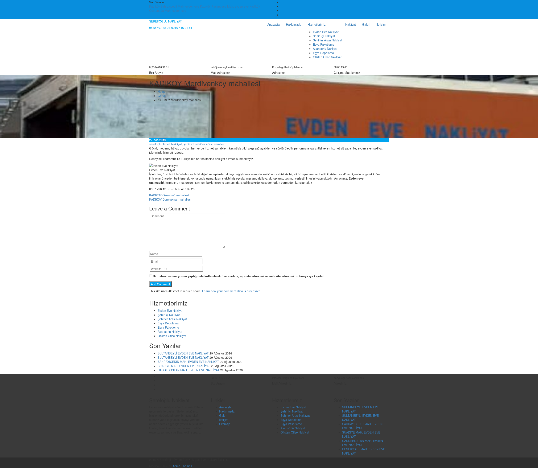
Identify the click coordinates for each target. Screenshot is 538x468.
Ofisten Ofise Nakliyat (327, 57)
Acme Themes (182, 466)
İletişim (381, 24)
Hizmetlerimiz (317, 24)
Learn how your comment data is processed (231, 291)
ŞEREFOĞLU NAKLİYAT (165, 21)
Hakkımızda (293, 24)
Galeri (366, 24)
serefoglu (155, 144)
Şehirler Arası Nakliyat (327, 40)
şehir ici (188, 144)
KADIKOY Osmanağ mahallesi (169, 195)
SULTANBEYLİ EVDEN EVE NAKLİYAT (183, 353)
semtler (219, 144)
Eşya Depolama (323, 53)
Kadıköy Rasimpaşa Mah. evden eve (224, 6)
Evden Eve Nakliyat (326, 32)
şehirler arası (203, 144)
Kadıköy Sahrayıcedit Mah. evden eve (174, 6)
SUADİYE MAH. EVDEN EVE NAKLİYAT (184, 366)
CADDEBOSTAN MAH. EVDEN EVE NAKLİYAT (188, 370)
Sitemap (224, 424)
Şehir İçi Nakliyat (324, 36)
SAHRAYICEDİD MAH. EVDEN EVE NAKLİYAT (188, 362)
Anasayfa (273, 24)
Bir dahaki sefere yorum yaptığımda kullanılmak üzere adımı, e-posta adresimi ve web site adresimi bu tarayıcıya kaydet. (238, 276)
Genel (166, 144)
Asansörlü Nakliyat (325, 48)
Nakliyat (350, 24)
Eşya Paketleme (323, 44)
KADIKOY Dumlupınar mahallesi (170, 199)
